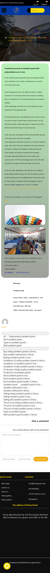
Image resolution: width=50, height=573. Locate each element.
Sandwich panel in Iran (31, 384)
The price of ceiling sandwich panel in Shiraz (23, 402)
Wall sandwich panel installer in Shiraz (20, 414)
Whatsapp (16, 283)
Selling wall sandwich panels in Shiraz (20, 399)
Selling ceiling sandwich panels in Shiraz (21, 393)
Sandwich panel (10, 384)
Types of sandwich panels (15, 342)
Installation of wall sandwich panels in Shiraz (23, 366)
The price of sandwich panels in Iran (19, 405)
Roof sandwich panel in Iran (16, 375)
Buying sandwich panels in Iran (17, 357)
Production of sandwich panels (17, 372)
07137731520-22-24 (22, 272)
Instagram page (18, 290)
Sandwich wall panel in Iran (15, 387)
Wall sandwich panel (12, 345)
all (6, 37)
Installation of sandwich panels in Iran (20, 363)
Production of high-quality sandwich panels (23, 369)
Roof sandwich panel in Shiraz (17, 378)
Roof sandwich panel (13, 339)
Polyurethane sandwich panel (22, 336)
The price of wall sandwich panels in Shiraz (22, 408)
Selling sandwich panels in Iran (17, 396)
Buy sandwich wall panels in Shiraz (19, 354)
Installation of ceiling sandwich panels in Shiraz (24, 360)
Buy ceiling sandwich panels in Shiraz (20, 351)
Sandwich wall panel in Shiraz (16, 390)
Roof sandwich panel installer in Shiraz (20, 381)
